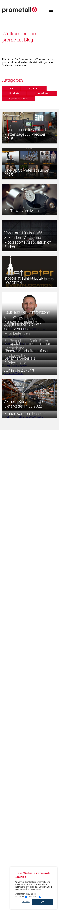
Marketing (33, 896)
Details (26, 901)
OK (42, 901)
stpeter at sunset (18, 98)
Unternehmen (41, 93)
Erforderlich (23, 894)
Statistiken (19, 896)
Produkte (14, 93)
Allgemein (33, 88)
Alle (11, 88)
